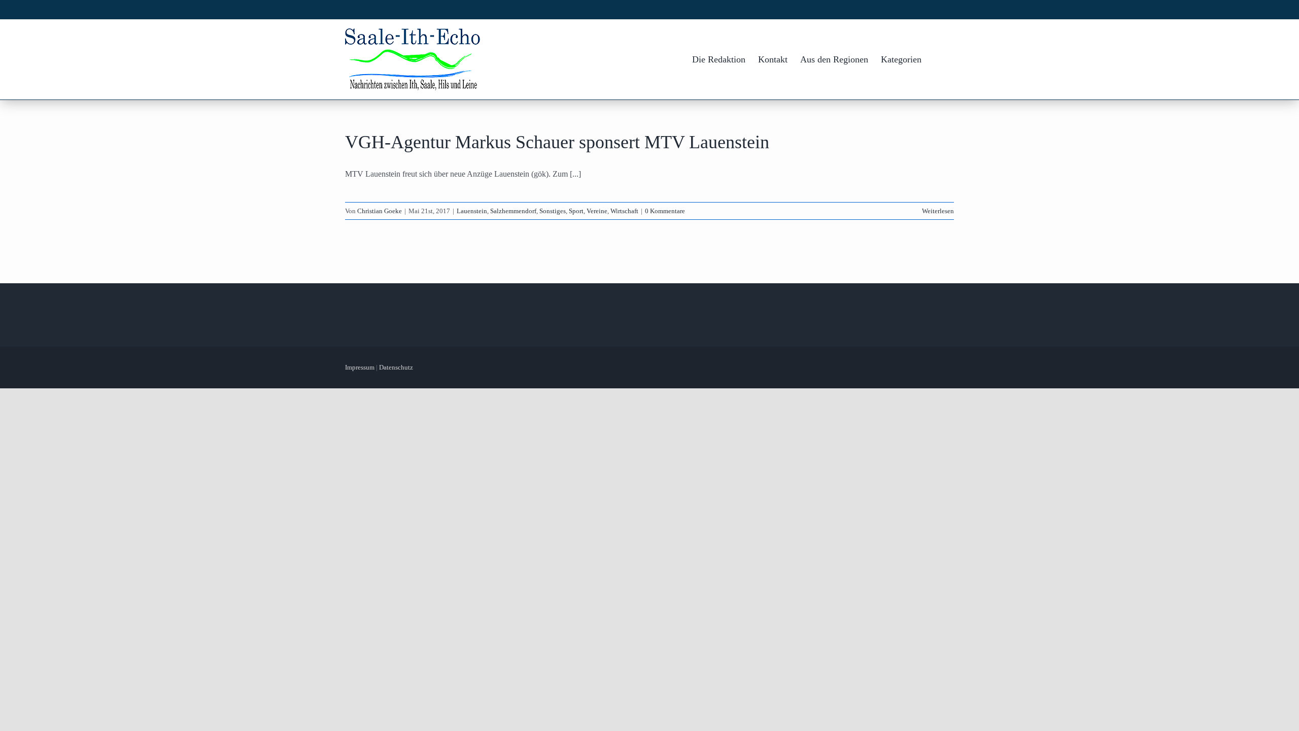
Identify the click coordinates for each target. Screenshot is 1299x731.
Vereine (597, 211)
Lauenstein (472, 211)
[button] (937, 59)
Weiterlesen (938, 211)
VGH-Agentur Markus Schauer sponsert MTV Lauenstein (557, 142)
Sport (576, 211)
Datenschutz (396, 367)
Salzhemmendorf (513, 211)
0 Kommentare (665, 211)
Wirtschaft (624, 211)
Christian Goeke (379, 211)
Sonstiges (552, 211)
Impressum (359, 367)
